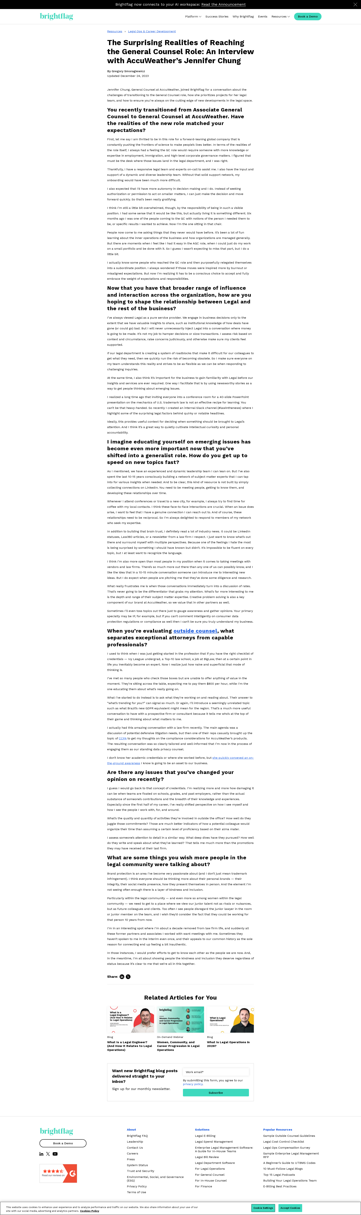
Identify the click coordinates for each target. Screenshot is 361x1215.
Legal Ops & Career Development (152, 31)
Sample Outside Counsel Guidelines (289, 1136)
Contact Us (135, 1147)
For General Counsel (209, 1174)
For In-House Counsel (211, 1180)
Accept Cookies (290, 1208)
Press (131, 1159)
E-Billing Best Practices (280, 1186)
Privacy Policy (137, 1186)
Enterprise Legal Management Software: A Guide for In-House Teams (224, 1149)
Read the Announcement (223, 4)
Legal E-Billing (205, 1136)
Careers (132, 1153)
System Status (137, 1165)
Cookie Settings (263, 1208)
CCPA (123, 738)
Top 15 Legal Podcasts (279, 1174)
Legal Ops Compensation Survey (286, 1147)
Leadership (135, 1141)
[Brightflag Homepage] (56, 16)
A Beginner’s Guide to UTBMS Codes (289, 1163)
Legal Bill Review (207, 1157)
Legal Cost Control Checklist (283, 1141)
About (131, 1129)
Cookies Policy (89, 1211)
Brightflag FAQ (137, 1136)
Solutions (202, 1129)
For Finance (203, 1186)
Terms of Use (136, 1192)
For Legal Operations (210, 1168)
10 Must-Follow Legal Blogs (283, 1168)
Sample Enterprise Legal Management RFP (291, 1155)
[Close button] (355, 4)
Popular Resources (277, 1129)
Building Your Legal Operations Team (290, 1180)
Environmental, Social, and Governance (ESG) (155, 1178)
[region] (180, 1208)
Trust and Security (140, 1171)
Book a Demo (63, 1143)
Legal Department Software (215, 1163)
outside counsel (196, 631)
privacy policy (192, 1084)
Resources (114, 31)
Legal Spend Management (214, 1141)
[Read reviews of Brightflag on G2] (48, 1173)
